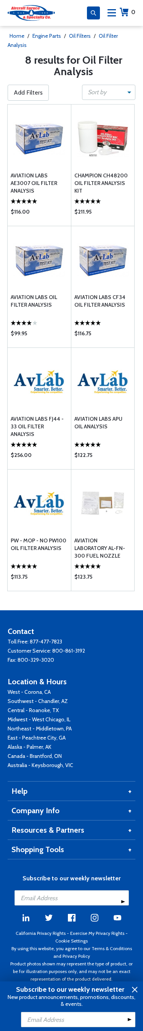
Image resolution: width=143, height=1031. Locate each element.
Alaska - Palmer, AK (29, 746)
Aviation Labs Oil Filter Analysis (34, 301)
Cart (133, 12)
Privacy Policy (76, 956)
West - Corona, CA (29, 691)
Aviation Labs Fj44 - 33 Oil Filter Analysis (37, 426)
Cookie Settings (71, 941)
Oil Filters (80, 35)
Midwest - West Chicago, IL (39, 719)
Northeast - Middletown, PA (40, 728)
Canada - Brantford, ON (35, 756)
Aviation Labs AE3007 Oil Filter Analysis (34, 183)
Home (17, 35)
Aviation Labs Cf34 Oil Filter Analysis (99, 301)
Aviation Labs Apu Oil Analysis (98, 422)
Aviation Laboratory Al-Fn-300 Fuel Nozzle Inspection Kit (99, 548)
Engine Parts (46, 35)
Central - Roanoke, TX (33, 710)
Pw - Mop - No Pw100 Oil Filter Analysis (38, 544)
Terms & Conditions (112, 948)
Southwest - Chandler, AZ (38, 701)
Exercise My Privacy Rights (97, 933)
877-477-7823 (46, 641)
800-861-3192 (68, 650)
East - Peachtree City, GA (37, 737)
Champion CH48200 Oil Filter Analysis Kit (101, 183)
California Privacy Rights (41, 933)
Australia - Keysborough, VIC (40, 765)
